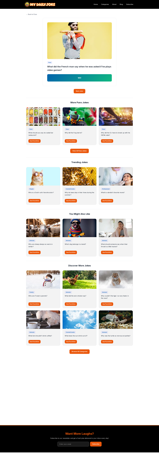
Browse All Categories (79, 351)
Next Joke (79, 91)
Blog (121, 4)
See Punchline (34, 141)
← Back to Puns (31, 14)
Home (96, 4)
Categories (105, 4)
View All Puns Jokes (79, 151)
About (114, 4)
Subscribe (129, 4)
